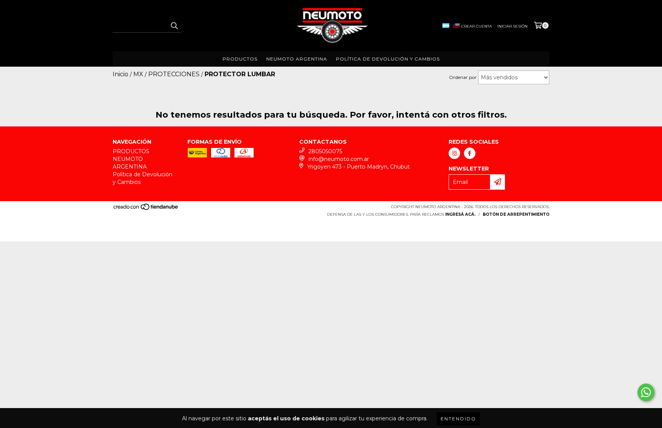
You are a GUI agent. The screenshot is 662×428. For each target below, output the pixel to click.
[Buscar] (174, 26)
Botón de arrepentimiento (516, 214)
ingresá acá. (460, 214)
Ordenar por (463, 77)
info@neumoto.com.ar (338, 159)
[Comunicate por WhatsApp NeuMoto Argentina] (645, 392)
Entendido (458, 418)
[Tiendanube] (146, 209)
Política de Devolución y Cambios (388, 59)
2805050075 (325, 151)
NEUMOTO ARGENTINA (296, 59)
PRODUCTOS (240, 59)
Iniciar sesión (512, 26)
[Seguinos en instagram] (454, 153)
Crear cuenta (476, 26)
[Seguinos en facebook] (469, 153)
